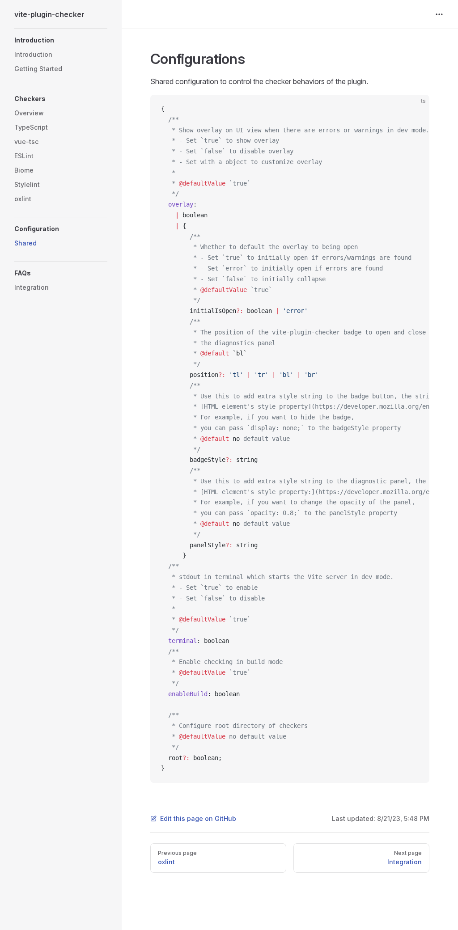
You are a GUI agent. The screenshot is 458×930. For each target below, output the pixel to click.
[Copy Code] (415, 109)
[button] (60, 40)
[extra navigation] (439, 14)
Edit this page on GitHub (198, 818)
